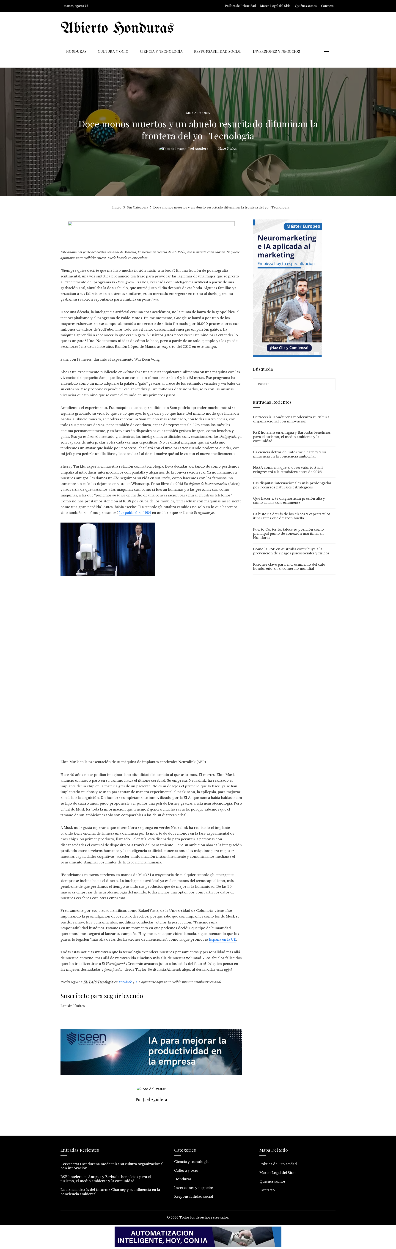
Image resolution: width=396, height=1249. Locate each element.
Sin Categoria (198, 113)
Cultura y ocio (186, 1170)
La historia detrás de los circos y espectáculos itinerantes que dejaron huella (291, 516)
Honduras (182, 1179)
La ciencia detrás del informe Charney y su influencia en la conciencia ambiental (289, 454)
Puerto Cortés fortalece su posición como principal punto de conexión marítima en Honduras (288, 533)
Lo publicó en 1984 (135, 513)
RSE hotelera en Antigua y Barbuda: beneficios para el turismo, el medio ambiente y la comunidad (292, 436)
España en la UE (222, 939)
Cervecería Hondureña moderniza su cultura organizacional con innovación (291, 419)
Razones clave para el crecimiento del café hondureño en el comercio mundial (289, 566)
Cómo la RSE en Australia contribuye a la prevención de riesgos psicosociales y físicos (291, 551)
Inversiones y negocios (194, 1188)
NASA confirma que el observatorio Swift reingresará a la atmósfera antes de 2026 (288, 470)
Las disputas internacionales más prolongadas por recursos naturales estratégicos (292, 485)
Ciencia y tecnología (191, 1162)
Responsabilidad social (193, 1196)
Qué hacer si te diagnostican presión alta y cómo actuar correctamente (289, 500)
